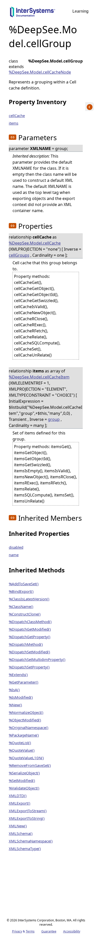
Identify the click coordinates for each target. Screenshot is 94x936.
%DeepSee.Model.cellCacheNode (40, 72)
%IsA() (14, 689)
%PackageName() (24, 735)
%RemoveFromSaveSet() (30, 765)
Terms (30, 931)
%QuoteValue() (22, 750)
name (14, 554)
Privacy (17, 931)
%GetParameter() (23, 682)
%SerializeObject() (24, 772)
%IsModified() (21, 697)
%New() (15, 704)
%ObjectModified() (25, 719)
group (54, 419)
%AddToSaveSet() (24, 583)
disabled (16, 547)
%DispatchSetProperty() (29, 666)
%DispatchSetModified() (29, 651)
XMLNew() (18, 825)
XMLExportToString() (27, 818)
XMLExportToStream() (28, 810)
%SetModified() (22, 780)
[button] (12, 137)
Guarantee (48, 931)
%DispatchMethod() (26, 644)
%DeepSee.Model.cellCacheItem (39, 377)
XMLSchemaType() (25, 848)
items (13, 123)
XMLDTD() (18, 795)
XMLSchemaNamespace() (31, 840)
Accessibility (71, 931)
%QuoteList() (20, 742)
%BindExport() (21, 591)
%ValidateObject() (24, 788)
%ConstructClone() (25, 614)
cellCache (17, 115)
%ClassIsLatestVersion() (29, 598)
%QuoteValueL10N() (26, 757)
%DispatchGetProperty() (29, 636)
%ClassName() (21, 606)
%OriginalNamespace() (28, 727)
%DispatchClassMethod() (30, 621)
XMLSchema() (21, 833)
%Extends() (18, 674)
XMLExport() (19, 803)
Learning (80, 11)
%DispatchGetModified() (30, 629)
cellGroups (19, 255)
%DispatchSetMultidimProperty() (37, 659)
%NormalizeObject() (26, 712)
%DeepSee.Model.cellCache (35, 243)
